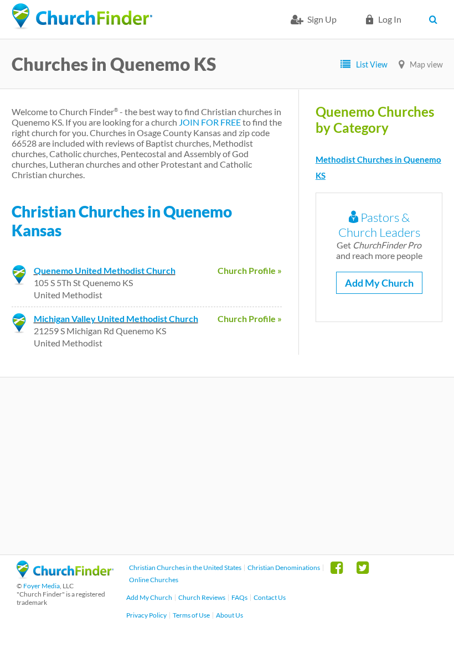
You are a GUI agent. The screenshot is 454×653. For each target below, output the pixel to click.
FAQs (239, 597)
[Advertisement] (227, 465)
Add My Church (379, 283)
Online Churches (153, 580)
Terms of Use (191, 615)
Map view (426, 64)
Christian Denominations (283, 567)
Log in (389, 19)
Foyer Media (41, 586)
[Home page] (82, 16)
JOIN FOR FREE (210, 122)
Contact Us (270, 597)
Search (436, 19)
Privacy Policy (146, 615)
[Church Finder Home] (65, 575)
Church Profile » (250, 270)
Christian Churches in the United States (185, 567)
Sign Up (322, 19)
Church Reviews (201, 597)
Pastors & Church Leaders (379, 225)
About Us (229, 615)
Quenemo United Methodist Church (105, 270)
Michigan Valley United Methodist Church (116, 318)
